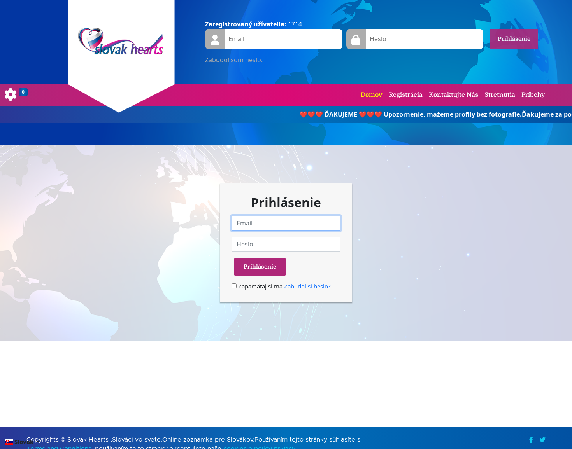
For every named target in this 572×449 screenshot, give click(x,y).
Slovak (24, 442)
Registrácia (406, 94)
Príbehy (533, 94)
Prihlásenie (514, 38)
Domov (372, 94)
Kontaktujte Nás (453, 94)
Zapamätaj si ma (259, 286)
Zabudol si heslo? (307, 286)
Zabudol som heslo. (234, 60)
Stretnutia (499, 94)
